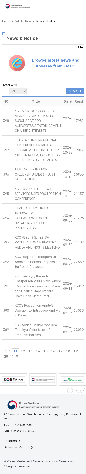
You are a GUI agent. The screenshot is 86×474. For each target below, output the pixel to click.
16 (53, 351)
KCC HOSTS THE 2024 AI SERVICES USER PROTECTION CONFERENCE (38, 194)
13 (31, 351)
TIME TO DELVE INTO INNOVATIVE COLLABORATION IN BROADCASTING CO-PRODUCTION (31, 218)
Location (11, 441)
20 (6, 357)
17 (61, 351)
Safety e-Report (17, 447)
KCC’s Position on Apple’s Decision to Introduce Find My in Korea (37, 310)
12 (23, 351)
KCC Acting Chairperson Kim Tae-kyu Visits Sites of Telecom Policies (36, 330)
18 (68, 351)
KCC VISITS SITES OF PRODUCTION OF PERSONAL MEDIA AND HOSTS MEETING (37, 242)
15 (46, 351)
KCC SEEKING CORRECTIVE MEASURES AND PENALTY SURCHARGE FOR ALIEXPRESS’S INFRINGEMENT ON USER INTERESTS (38, 121)
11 (16, 351)
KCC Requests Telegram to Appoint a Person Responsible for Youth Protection (37, 262)
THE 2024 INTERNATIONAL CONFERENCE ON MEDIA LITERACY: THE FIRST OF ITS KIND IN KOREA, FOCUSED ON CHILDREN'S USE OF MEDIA (37, 150)
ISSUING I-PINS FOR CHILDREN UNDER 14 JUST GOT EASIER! (35, 174)
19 (76, 351)
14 (38, 351)
